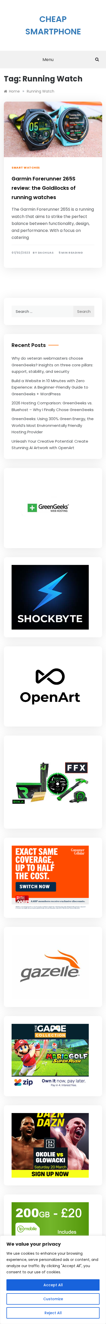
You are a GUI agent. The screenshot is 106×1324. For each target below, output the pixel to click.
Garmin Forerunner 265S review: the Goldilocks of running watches (44, 188)
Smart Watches (26, 167)
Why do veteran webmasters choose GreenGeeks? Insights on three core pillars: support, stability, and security (52, 364)
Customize (53, 1299)
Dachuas (46, 253)
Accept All (53, 1285)
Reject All (53, 1312)
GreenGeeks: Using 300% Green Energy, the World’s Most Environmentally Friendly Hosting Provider (53, 425)
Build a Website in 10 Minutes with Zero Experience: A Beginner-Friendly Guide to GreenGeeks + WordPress (50, 387)
